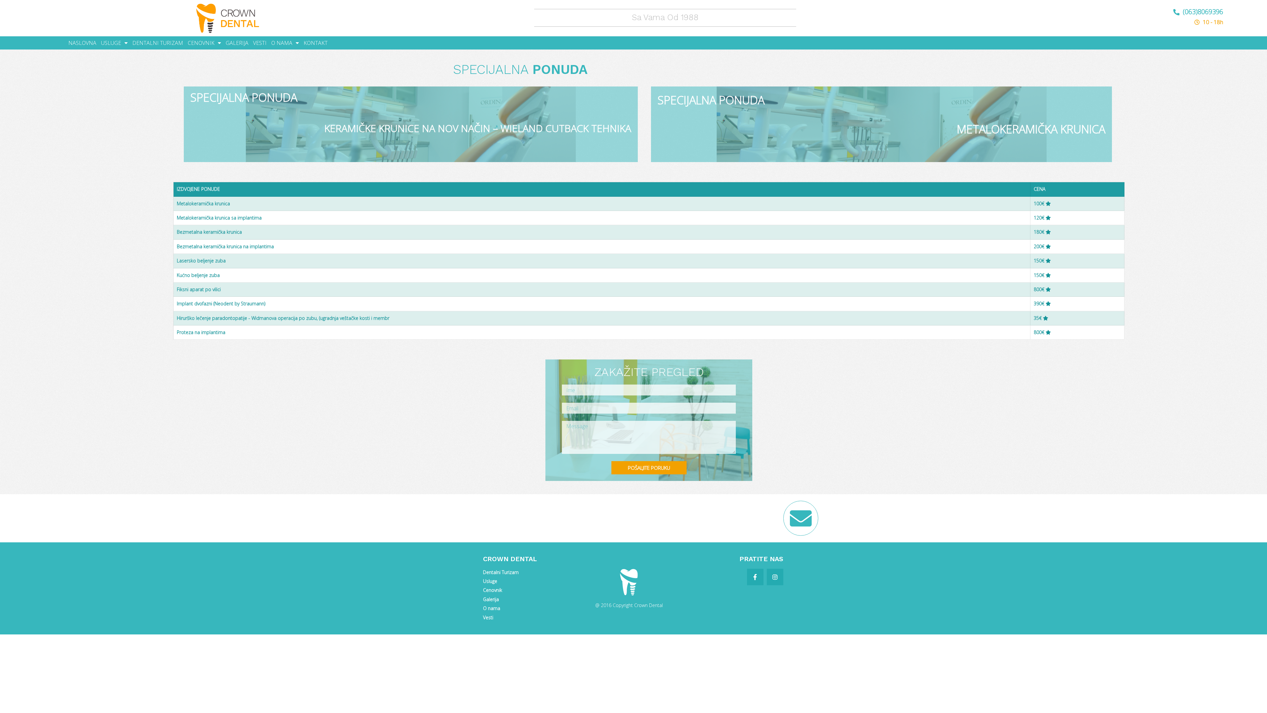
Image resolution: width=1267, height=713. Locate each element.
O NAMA (281, 43)
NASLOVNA (82, 43)
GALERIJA (237, 43)
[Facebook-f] (755, 577)
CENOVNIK (201, 43)
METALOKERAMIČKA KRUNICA (1031, 129)
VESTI (260, 43)
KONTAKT (316, 43)
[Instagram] (775, 577)
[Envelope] (800, 518)
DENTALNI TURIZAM (157, 43)
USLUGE (111, 43)
